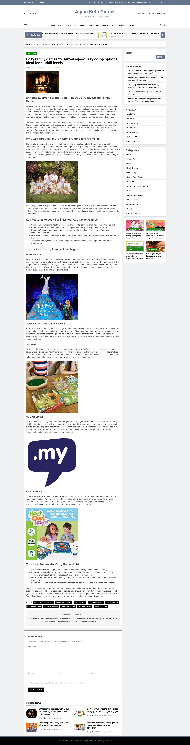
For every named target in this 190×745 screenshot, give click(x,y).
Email (62, 673)
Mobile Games (102, 25)
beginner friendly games (43, 602)
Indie (91, 25)
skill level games (84, 606)
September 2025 (133, 141)
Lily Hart (31, 68)
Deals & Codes (132, 168)
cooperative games (63, 602)
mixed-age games (68, 606)
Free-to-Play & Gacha (134, 177)
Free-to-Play (79, 25)
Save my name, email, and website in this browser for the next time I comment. (60, 683)
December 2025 (133, 128)
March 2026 (131, 119)
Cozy (60, 25)
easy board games (96, 602)
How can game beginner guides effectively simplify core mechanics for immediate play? (112, 33)
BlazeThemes (109, 741)
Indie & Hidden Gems (135, 195)
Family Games (112, 602)
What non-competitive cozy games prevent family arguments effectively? (102, 725)
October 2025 (132, 137)
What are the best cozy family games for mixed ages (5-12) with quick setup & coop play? (55, 711)
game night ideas (34, 606)
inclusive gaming (51, 606)
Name (31, 673)
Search (129, 53)
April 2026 (131, 114)
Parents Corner (118, 25)
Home (52, 25)
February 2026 (132, 123)
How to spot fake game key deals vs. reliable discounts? (130, 2)
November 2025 (133, 132)
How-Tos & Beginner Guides (137, 186)
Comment (32, 646)
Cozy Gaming (80, 602)
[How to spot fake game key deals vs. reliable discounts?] (154, 36)
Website (93, 673)
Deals (68, 25)
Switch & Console (133, 214)
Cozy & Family (31, 53)
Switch (131, 25)
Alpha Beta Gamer (95, 12)
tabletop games (101, 606)
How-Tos (130, 182)
